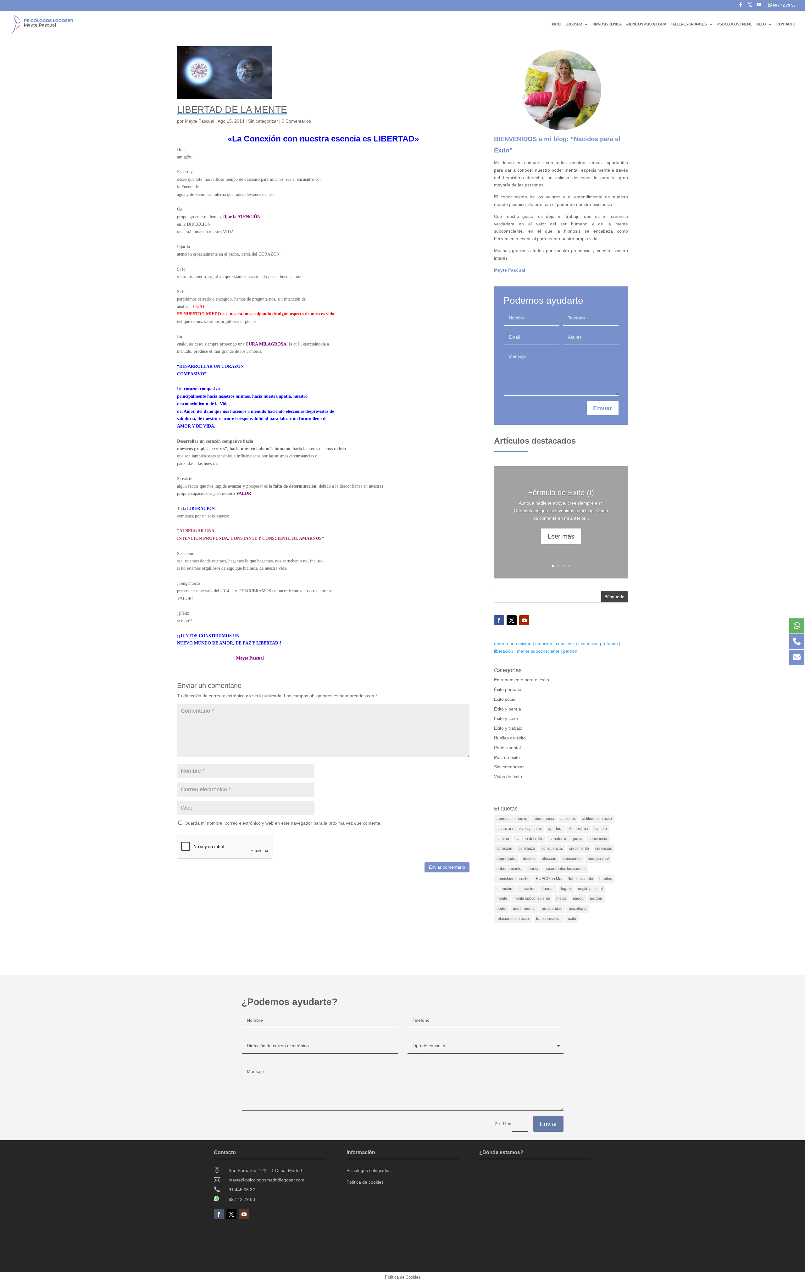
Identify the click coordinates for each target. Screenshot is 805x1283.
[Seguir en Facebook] (499, 620)
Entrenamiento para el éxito (521, 679)
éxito (572, 918)
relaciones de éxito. (513, 918)
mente (502, 898)
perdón (570, 651)
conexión (504, 848)
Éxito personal (508, 689)
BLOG (761, 24)
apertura (555, 829)
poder (502, 908)
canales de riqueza (566, 839)
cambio (600, 829)
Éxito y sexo (506, 718)
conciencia (566, 643)
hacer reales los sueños (565, 868)
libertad (548, 889)
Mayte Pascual (199, 121)
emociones (572, 858)
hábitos (605, 879)
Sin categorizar (263, 121)
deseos (529, 858)
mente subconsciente (538, 651)
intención (504, 889)
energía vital (598, 858)
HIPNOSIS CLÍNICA (607, 24)
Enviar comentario (447, 867)
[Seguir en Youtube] (524, 620)
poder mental (524, 908)
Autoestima (578, 829)
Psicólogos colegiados (369, 1170)
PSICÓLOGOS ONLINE (734, 24)
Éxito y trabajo (508, 728)
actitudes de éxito (597, 818)
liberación (503, 651)
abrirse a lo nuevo (512, 818)
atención (543, 643)
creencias (603, 848)
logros (566, 889)
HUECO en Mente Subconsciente (564, 879)
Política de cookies (365, 1182)
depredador (507, 858)
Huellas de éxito (510, 737)
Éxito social (505, 699)
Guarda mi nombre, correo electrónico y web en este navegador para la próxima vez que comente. (283, 823)
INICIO (556, 24)
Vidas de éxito (508, 776)
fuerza (533, 868)
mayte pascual (590, 889)
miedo (578, 898)
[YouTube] (759, 7)
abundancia (544, 818)
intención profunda (599, 643)
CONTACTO (785, 24)
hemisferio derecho (513, 879)
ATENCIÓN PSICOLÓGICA (646, 24)
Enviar (602, 408)
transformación (549, 918)
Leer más (561, 536)
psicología (577, 908)
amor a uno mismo (512, 643)
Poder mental (507, 747)
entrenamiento (509, 868)
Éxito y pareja (507, 708)
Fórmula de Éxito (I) (561, 492)
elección (549, 858)
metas (561, 898)
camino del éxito (529, 839)
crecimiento (579, 848)
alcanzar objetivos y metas (519, 829)
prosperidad (552, 908)
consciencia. (552, 848)
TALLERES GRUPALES (689, 24)
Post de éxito (507, 757)
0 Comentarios (296, 121)
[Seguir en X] (512, 620)
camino (503, 839)
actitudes (568, 818)
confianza (527, 848)
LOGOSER (573, 24)
